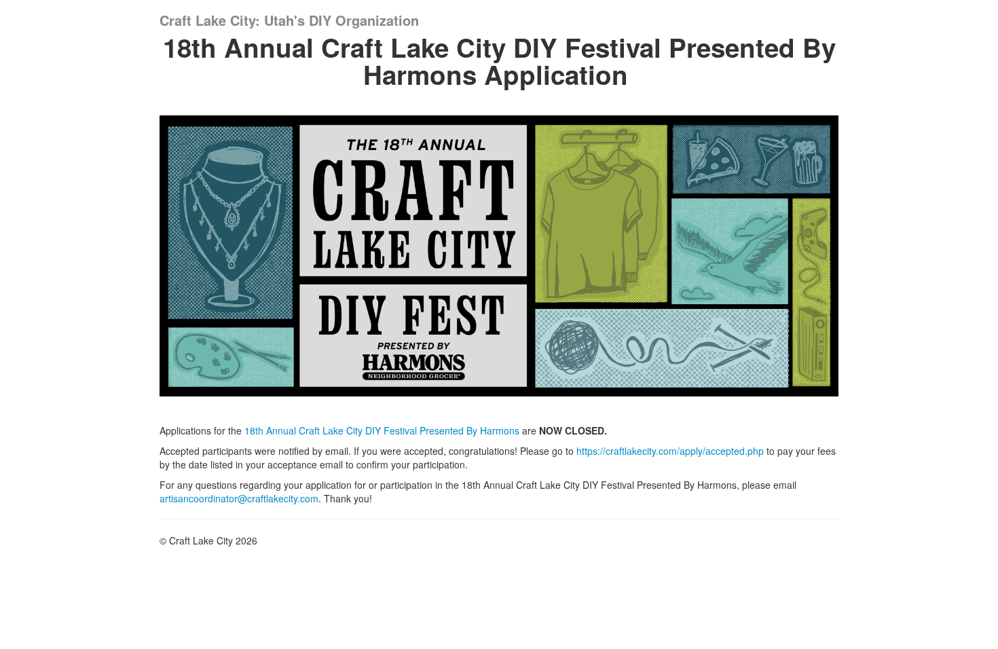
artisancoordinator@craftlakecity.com (239, 498)
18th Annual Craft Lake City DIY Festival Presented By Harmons (381, 430)
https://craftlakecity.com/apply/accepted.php (670, 451)
